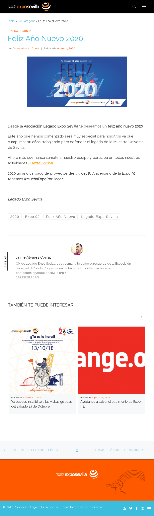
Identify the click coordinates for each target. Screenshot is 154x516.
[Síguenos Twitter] (130, 508)
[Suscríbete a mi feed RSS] (124, 508)
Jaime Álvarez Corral (26, 48)
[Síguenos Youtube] (149, 508)
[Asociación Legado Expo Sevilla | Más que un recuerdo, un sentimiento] (29, 5)
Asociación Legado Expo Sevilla (36, 507)
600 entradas (27, 277)
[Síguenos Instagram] (142, 508)
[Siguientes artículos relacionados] (141, 316)
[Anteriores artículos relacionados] (131, 316)
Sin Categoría (26, 21)
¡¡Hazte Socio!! (40, 163)
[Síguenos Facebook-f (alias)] (137, 508)
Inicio (11, 21)
